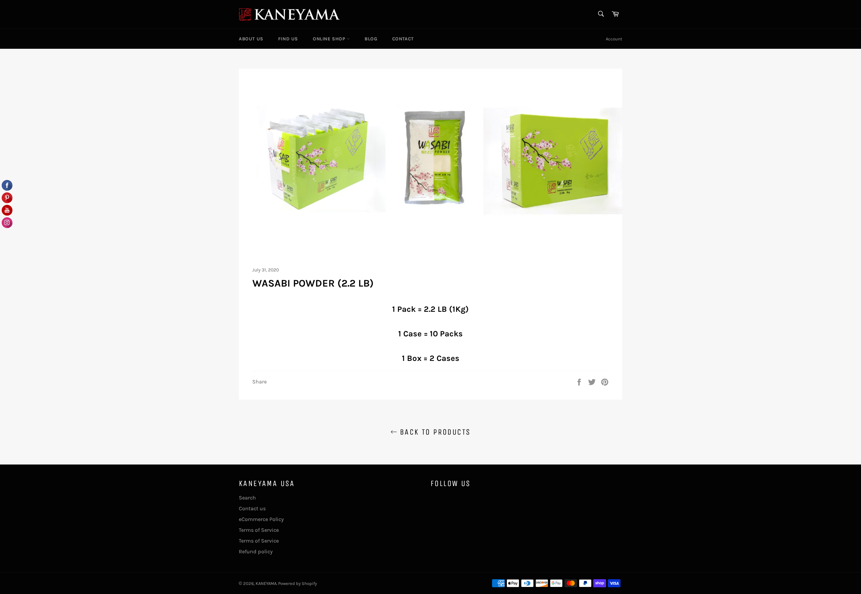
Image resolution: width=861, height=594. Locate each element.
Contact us (252, 508)
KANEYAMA (266, 583)
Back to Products (434, 432)
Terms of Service (259, 530)
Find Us (288, 39)
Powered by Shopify (297, 583)
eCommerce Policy (261, 519)
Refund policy (256, 551)
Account (614, 38)
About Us (251, 39)
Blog (371, 39)
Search (247, 497)
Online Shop (330, 39)
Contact (403, 39)
